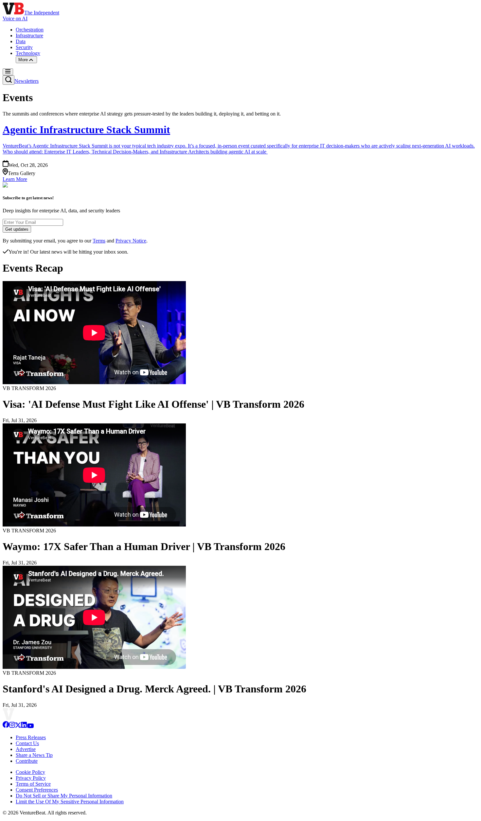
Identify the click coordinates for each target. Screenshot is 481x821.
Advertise (26, 749)
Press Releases (31, 737)
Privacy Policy (31, 778)
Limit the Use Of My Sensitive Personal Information (70, 801)
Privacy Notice (131, 240)
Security (24, 47)
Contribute (27, 761)
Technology (28, 53)
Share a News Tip (34, 755)
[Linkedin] (24, 726)
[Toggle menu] (8, 71)
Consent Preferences (37, 790)
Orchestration (30, 29)
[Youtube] (30, 726)
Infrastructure (29, 35)
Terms (99, 240)
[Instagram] (12, 726)
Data (21, 41)
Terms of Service (33, 784)
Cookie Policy (30, 772)
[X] (18, 726)
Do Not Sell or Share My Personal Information (64, 795)
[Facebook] (6, 726)
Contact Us (27, 743)
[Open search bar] (8, 80)
